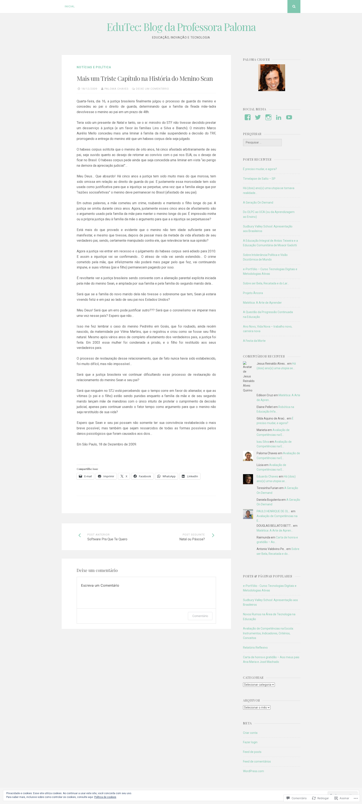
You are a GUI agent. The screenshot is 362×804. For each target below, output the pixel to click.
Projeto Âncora (253, 293)
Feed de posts (252, 752)
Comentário (200, 616)
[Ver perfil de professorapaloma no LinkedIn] (278, 117)
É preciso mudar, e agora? (260, 169)
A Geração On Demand (258, 202)
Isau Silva (263, 441)
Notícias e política (94, 67)
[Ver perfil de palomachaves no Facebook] (247, 117)
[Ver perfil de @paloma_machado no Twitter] (258, 117)
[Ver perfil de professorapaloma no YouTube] (289, 117)
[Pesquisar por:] (262, 142)
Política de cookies (105, 797)
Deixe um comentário (152, 88)
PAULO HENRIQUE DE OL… (273, 511)
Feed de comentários (257, 761)
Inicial (70, 6)
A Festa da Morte (254, 340)
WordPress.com (253, 771)
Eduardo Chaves (267, 476)
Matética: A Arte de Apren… (275, 530)
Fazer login (250, 742)
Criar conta (250, 732)
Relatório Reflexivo (255, 647)
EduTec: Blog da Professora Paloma (181, 27)
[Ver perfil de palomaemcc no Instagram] (268, 117)
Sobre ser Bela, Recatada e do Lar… (266, 283)
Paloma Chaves (117, 88)
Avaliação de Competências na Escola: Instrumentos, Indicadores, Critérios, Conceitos (268, 633)
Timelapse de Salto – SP (259, 178)
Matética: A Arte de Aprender (262, 302)
